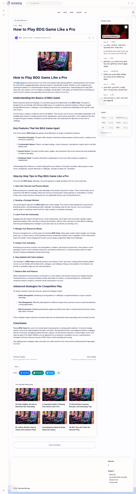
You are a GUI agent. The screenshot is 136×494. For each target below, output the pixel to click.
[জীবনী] (71, 13)
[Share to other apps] (58, 373)
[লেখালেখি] (78, 13)
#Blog (16, 367)
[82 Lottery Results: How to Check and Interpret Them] (27, 417)
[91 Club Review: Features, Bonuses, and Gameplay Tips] (81, 394)
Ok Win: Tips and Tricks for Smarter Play (79, 428)
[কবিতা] (65, 13)
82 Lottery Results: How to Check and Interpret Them (25, 428)
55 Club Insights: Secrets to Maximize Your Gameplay (26, 405)
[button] (132, 3)
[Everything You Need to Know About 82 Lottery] (54, 417)
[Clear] (60, 3)
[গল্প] (85, 13)
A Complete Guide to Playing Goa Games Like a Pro (53, 405)
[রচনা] (59, 13)
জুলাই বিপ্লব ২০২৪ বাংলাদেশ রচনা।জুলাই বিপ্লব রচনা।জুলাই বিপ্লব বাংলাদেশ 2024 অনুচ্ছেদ (115, 64)
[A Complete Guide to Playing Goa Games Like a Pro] (54, 394)
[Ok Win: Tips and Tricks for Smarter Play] (81, 417)
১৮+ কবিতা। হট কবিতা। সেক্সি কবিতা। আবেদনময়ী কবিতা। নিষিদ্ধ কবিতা (115, 46)
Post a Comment (54, 445)
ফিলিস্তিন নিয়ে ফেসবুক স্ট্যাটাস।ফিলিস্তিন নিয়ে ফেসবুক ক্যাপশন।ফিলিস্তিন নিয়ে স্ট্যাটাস (115, 77)
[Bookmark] (128, 3)
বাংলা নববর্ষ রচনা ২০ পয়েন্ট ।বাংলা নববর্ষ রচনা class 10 (116, 99)
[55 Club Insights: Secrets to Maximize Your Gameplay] (27, 394)
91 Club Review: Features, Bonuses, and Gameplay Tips (80, 405)
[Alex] (20, 38)
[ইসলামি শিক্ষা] (115, 71)
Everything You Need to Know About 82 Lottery (53, 428)
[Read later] (89, 37)
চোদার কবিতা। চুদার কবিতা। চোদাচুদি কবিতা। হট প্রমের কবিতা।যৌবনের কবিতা (115, 89)
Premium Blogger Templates (45, 488)
